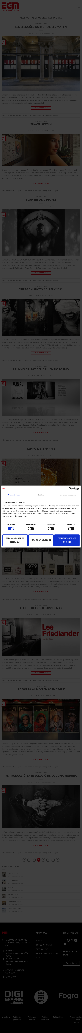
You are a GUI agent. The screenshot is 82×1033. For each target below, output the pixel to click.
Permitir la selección (41, 540)
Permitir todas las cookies (67, 540)
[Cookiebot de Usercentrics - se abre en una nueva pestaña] (70, 488)
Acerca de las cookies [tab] (68, 495)
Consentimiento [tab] (14, 495)
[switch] (31, 528)
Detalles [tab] (41, 495)
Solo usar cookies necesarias (15, 540)
